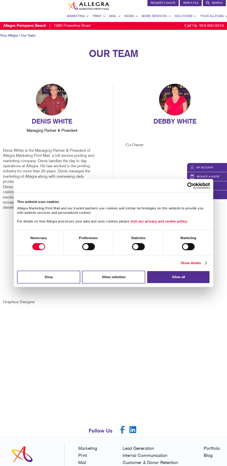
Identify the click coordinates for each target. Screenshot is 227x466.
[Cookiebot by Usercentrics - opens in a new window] (190, 185)
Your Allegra (212, 16)
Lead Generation (138, 449)
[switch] (88, 246)
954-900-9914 (211, 26)
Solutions (183, 16)
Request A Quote (163, 3)
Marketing (76, 16)
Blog (208, 456)
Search (217, 3)
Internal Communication (145, 456)
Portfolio (212, 449)
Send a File (190, 3)
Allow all (178, 277)
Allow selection (113, 277)
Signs (129, 16)
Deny (49, 277)
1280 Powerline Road (46, 26)
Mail (113, 16)
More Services (154, 16)
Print (97, 16)
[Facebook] (122, 429)
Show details (191, 263)
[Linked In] (133, 429)
